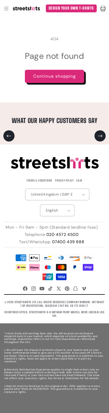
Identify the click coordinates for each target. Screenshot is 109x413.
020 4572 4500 (62, 234)
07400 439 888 (68, 242)
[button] (6, 8)
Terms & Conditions (39, 180)
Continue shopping (54, 76)
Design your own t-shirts (71, 8)
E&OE (79, 180)
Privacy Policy (64, 180)
